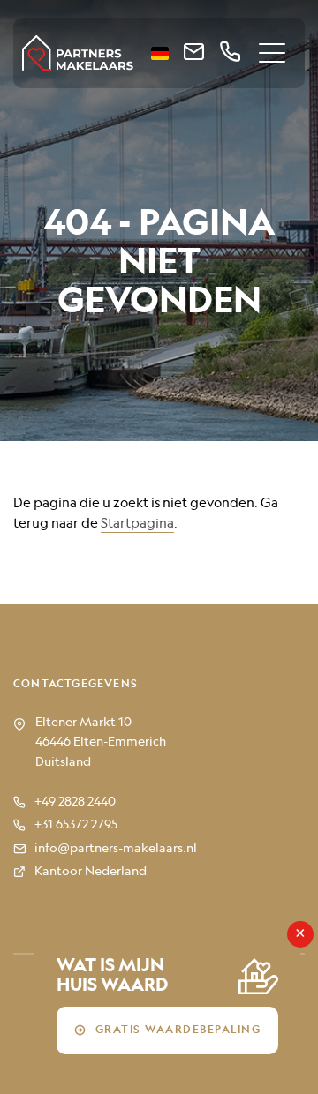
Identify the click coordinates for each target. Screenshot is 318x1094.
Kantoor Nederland (90, 871)
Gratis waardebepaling (178, 1030)
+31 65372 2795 (75, 825)
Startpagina (137, 524)
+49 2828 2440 (75, 802)
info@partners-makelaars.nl (115, 849)
